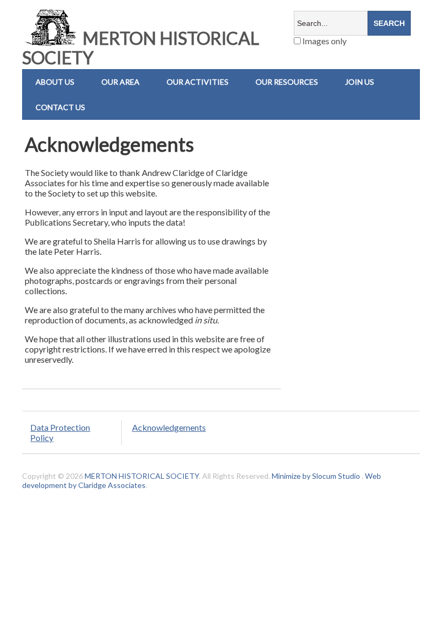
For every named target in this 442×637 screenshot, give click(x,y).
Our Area (120, 81)
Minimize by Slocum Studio (316, 475)
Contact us (60, 107)
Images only (324, 41)
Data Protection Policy (60, 432)
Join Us (359, 81)
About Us (55, 81)
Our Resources (286, 81)
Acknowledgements (169, 427)
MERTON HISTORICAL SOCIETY (140, 48)
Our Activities (198, 81)
